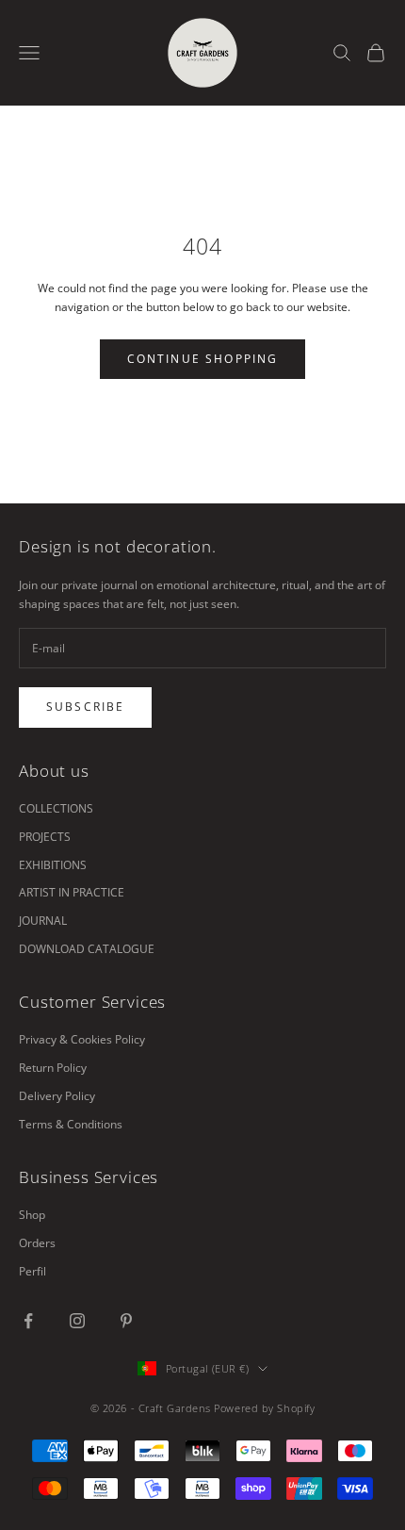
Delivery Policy (57, 1096)
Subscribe (85, 707)
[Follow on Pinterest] (126, 1320)
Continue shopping (203, 359)
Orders (37, 1243)
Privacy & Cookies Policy (82, 1039)
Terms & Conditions (70, 1124)
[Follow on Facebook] (28, 1320)
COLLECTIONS (56, 808)
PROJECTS (45, 837)
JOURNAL (43, 921)
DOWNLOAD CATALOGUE (86, 949)
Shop (32, 1215)
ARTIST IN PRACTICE (71, 892)
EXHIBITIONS (53, 865)
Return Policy (53, 1068)
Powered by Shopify (264, 1408)
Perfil (32, 1271)
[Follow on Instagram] (77, 1320)
